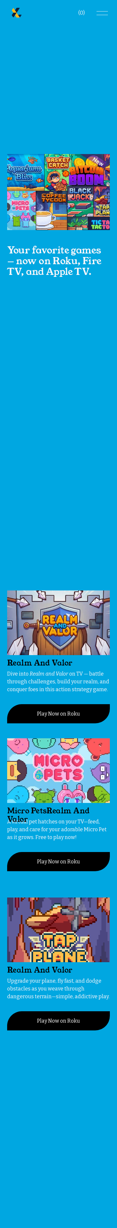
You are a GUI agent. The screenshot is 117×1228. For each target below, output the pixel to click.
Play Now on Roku (58, 714)
